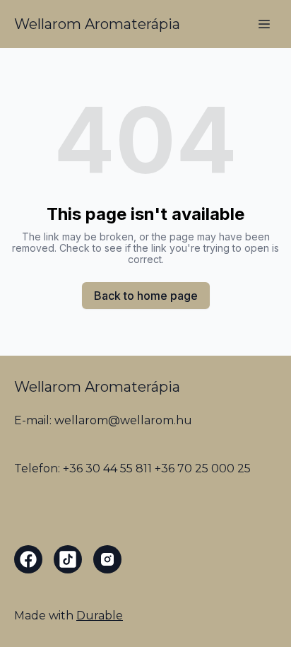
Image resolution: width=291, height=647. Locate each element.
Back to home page (146, 295)
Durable (99, 615)
